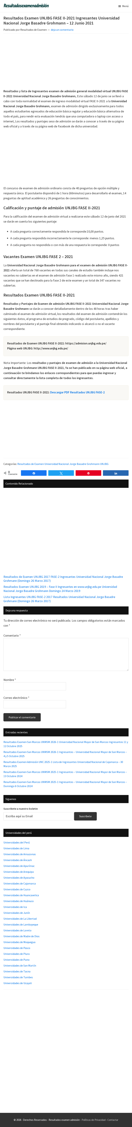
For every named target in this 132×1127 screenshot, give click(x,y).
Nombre (9, 680)
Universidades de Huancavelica (21, 895)
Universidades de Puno (16, 959)
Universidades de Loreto (17, 930)
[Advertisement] (66, 62)
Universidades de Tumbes (18, 977)
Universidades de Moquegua (19, 942)
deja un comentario (62, 29)
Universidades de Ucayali (17, 983)
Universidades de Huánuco (18, 901)
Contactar (112, 1119)
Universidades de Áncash (17, 860)
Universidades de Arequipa (18, 871)
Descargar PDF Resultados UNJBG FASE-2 (77, 392)
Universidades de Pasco (16, 948)
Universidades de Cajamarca (19, 883)
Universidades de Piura (16, 953)
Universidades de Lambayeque (20, 924)
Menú (125, 6)
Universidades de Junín (16, 912)
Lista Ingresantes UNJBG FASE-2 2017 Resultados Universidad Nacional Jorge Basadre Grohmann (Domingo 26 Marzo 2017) (59, 599)
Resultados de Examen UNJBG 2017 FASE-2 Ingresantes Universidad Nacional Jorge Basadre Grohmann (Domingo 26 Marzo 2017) (63, 579)
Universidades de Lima (16, 848)
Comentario (12, 635)
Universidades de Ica (15, 907)
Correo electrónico (16, 698)
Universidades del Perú (16, 842)
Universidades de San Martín (19, 965)
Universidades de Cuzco (16, 889)
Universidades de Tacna (16, 971)
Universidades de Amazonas (19, 854)
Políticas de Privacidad (94, 1119)
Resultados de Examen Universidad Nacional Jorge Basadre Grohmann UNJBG (62, 464)
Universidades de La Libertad (20, 918)
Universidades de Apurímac (19, 866)
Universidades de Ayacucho (18, 877)
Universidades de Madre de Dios (21, 936)
